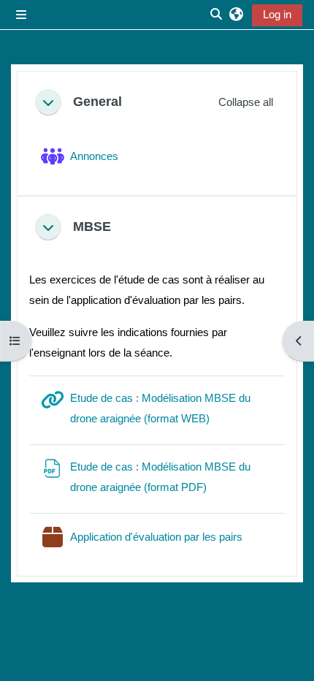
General (97, 101)
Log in (277, 14)
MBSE (92, 226)
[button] (236, 14)
